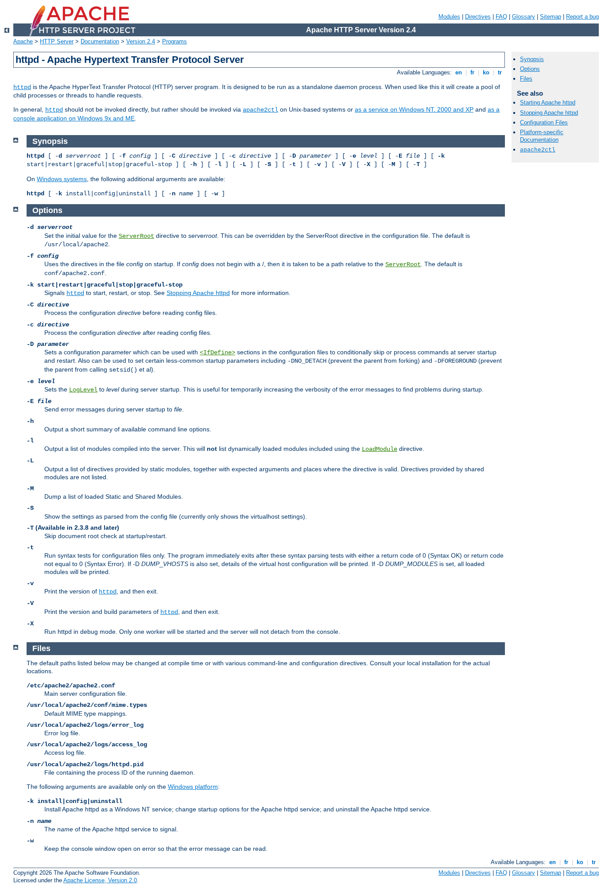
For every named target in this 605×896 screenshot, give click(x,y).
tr (500, 72)
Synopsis (532, 59)
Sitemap (550, 16)
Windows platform (193, 786)
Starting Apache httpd (547, 102)
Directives (478, 16)
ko (486, 72)
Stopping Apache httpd (198, 292)
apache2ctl (260, 109)
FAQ (501, 16)
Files (526, 78)
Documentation (100, 41)
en (459, 72)
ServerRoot (136, 236)
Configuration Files (544, 122)
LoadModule (379, 449)
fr (472, 72)
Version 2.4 (140, 41)
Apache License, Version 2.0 (100, 880)
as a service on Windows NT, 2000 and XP (414, 109)
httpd (22, 87)
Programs (174, 41)
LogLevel (83, 389)
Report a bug (582, 16)
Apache (23, 41)
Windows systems (62, 178)
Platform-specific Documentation (541, 136)
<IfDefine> (217, 352)
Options (530, 69)
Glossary (523, 16)
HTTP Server (57, 41)
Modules (449, 16)
